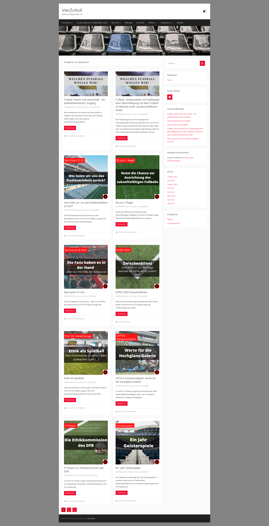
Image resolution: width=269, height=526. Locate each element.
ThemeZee (91, 518)
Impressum (165, 23)
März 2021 (171, 196)
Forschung (65, 23)
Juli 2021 (170, 188)
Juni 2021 (171, 192)
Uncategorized (173, 223)
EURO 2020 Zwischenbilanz (131, 292)
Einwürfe (140, 23)
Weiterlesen (70, 128)
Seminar (115, 23)
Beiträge (128, 23)
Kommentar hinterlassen (76, 136)
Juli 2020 (170, 200)
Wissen (151, 23)
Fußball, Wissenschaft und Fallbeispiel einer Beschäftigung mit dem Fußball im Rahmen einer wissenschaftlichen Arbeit (185, 132)
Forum (170, 80)
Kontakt (180, 23)
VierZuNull (72, 10)
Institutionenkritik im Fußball (178, 121)
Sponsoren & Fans (74, 292)
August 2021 (172, 184)
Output (170, 219)
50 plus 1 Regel (124, 202)
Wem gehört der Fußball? (177, 125)
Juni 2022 (171, 180)
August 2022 (172, 177)
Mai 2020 (171, 203)
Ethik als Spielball (74, 378)
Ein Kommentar (124, 322)
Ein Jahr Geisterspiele (128, 467)
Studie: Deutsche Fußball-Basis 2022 (92, 23)
